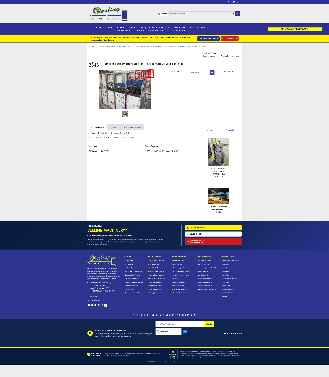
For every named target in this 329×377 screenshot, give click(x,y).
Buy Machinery (123, 30)
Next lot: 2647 (229, 71)
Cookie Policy (226, 285)
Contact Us (225, 268)
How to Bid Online (178, 261)
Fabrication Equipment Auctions (134, 282)
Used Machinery (202, 275)
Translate (237, 56)
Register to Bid (177, 264)
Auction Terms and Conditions (133, 293)
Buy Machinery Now (203, 261)
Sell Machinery (155, 28)
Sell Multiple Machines (155, 268)
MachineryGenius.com (204, 285)
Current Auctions (115, 28)
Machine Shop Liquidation (156, 275)
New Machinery (202, 271)
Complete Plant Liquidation (156, 271)
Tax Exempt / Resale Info (180, 289)
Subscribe (209, 324)
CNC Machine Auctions (131, 278)
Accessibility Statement (228, 289)
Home (98, 28)
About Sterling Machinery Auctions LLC (232, 261)
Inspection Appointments (180, 268)
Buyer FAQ (176, 278)
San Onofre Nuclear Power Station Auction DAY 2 (114, 47)
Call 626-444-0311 (229, 39)
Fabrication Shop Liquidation (157, 278)
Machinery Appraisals (155, 282)
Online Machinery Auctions (132, 275)
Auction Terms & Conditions (229, 278)
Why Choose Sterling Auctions (133, 271)
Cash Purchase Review (155, 285)
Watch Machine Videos (179, 293)
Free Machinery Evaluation (156, 261)
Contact (166, 30)
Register (237, 2)
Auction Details (97, 127)
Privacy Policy (226, 271)
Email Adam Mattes (96, 300)
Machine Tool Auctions (131, 285)
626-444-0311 (94, 297)
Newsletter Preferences (228, 293)
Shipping (113, 127)
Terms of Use (225, 275)
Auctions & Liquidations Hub (206, 268)
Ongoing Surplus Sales (155, 293)
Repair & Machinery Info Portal (206, 289)
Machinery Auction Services (132, 268)
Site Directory (225, 264)
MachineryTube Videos (204, 278)
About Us (180, 30)
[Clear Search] (233, 14)
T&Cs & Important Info (132, 127)
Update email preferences (233, 333)
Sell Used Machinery (203, 264)
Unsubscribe (225, 296)
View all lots (230, 130)
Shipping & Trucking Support (181, 275)
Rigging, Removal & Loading (181, 271)
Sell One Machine (154, 264)
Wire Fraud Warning (178, 285)
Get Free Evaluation (208, 39)
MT (106, 305)
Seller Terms (225, 282)
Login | (231, 2)
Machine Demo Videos (204, 282)
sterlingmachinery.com (179, 315)
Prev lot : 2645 (175, 71)
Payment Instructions (179, 282)
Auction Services (176, 28)
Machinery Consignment (155, 289)
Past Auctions (136, 28)
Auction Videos (197, 28)
